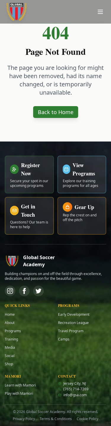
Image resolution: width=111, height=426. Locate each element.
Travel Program (70, 331)
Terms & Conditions (56, 419)
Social (10, 355)
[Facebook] (24, 291)
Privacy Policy (24, 419)
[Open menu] (100, 12)
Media (10, 347)
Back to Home (55, 112)
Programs (13, 331)
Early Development (73, 314)
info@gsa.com (75, 395)
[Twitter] (38, 291)
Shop (9, 364)
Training (11, 339)
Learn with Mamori (20, 385)
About (10, 322)
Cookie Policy (87, 419)
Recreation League (73, 322)
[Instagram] (10, 291)
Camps (64, 339)
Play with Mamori (19, 393)
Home (10, 314)
